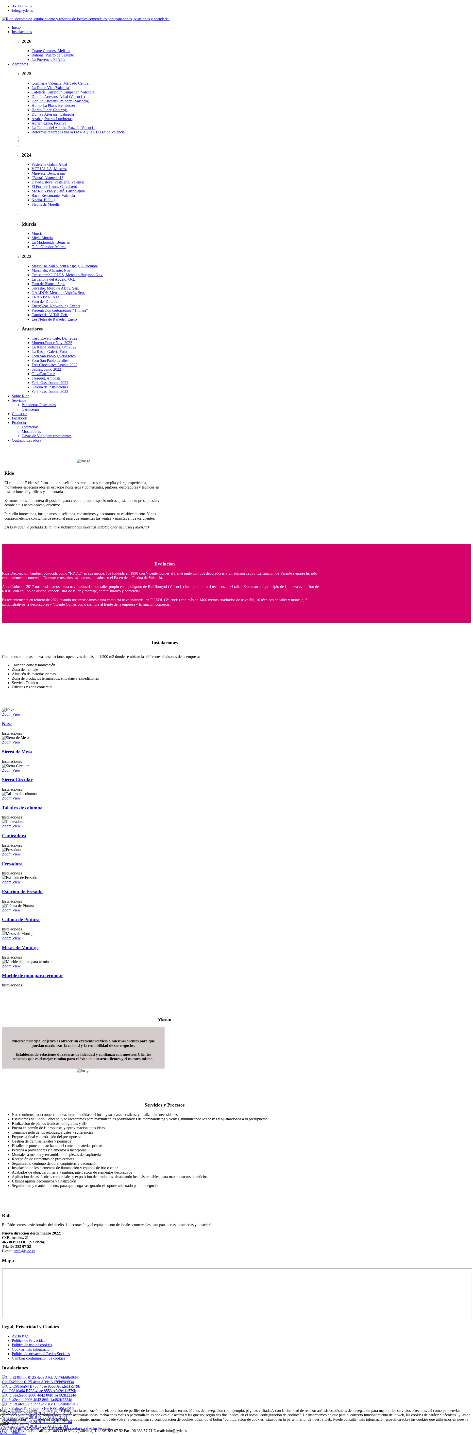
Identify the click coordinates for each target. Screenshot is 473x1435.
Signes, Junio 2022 (46, 369)
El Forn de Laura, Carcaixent (54, 186)
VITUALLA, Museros (49, 169)
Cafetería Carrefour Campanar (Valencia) (63, 92)
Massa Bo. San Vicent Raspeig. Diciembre (65, 266)
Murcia (37, 233)
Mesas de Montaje (20, 947)
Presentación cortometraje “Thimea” (60, 310)
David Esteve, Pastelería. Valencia (58, 182)
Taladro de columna (22, 807)
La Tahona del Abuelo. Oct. (53, 279)
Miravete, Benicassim (48, 173)
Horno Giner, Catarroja (50, 110)
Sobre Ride (20, 396)
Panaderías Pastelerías (39, 405)
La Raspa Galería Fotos (50, 351)
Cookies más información (31, 1349)
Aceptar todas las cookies (19, 1428)
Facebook (19, 418)
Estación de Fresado (22, 891)
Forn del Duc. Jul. (46, 301)
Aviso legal (20, 1336)
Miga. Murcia (42, 238)
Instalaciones (22, 32)
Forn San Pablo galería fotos (54, 356)
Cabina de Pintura (21, 919)
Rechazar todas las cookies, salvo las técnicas (75, 1428)
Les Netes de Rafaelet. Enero (54, 319)
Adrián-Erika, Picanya (49, 123)
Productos (19, 422)
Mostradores (31, 431)
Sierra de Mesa (17, 751)
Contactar (19, 414)
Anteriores (20, 64)
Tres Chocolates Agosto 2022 (54, 365)
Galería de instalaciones (50, 387)
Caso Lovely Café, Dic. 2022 (54, 338)
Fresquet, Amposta (46, 378)
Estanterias (30, 427)
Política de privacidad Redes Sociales (41, 1354)
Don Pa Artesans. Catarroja (53, 114)
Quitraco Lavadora (26, 440)
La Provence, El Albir (49, 59)
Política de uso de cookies (32, 1345)
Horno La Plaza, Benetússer (53, 105)
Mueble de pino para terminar (32, 975)
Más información (13, 1433)
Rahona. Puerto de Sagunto (53, 55)
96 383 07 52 (22, 6)
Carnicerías (30, 409)
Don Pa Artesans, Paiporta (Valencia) (60, 101)
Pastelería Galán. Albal (49, 164)
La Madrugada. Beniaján (51, 242)
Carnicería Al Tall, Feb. (50, 315)
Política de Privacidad (29, 1340)
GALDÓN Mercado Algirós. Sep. (58, 293)
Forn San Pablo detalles (50, 360)
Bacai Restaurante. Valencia (53, 195)
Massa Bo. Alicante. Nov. (51, 270)
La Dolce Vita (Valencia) (51, 88)
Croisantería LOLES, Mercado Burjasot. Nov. (67, 275)
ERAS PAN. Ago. (46, 297)
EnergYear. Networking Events (56, 306)
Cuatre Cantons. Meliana (51, 51)
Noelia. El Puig (43, 200)
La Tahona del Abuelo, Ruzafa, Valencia (63, 128)
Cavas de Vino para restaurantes (46, 436)
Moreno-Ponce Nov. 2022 (52, 343)
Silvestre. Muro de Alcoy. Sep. (55, 288)
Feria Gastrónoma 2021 (50, 383)
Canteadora (14, 835)
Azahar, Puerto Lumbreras (52, 119)
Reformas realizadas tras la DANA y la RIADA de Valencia (78, 132)
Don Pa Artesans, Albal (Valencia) (58, 96)
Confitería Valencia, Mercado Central (60, 83)
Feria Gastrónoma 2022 (50, 391)
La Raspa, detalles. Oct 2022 (54, 347)
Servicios (19, 400)
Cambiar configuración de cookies (38, 1358)
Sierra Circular (17, 779)
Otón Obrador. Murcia (49, 247)
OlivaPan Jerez (43, 374)
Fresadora (12, 863)
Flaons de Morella (46, 204)
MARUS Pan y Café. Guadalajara (58, 191)
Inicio (16, 27)
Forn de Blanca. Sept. (48, 284)
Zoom (6, 714)
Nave (7, 723)
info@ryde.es (22, 10)
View (16, 714)
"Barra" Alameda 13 (47, 178)
